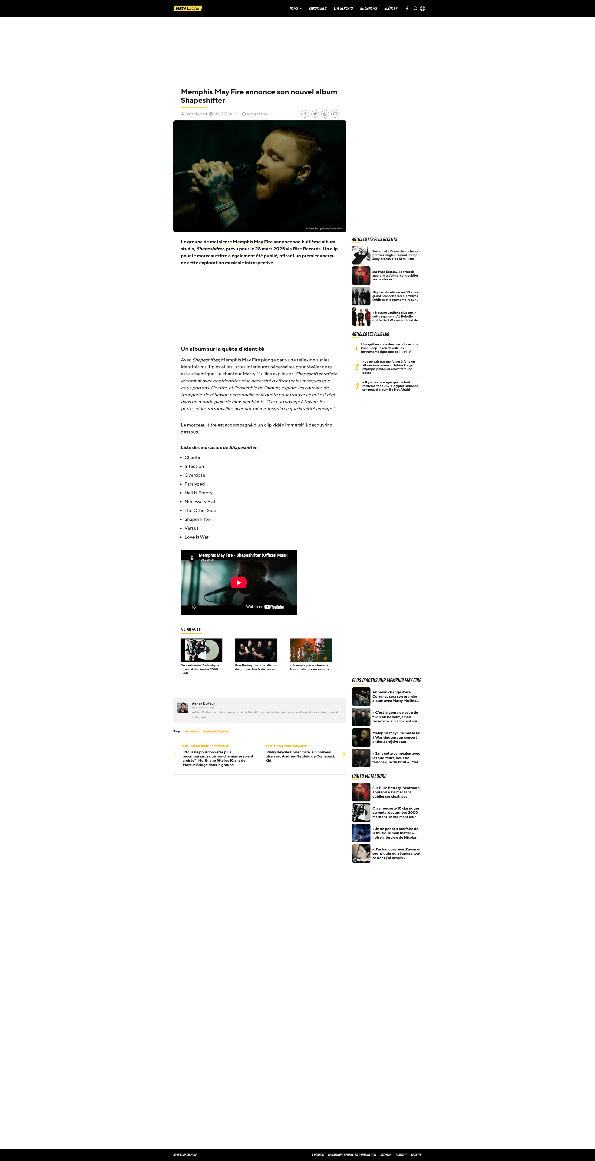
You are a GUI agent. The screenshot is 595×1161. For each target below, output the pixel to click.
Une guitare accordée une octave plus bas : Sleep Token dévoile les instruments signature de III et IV (389, 348)
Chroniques (318, 8)
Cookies (416, 1155)
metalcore (221, 242)
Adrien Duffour (196, 114)
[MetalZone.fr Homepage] (187, 8)
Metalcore (191, 731)
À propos (318, 1155)
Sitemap (385, 1155)
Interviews (368, 8)
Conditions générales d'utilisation (352, 1155)
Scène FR (390, 8)
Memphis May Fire (253, 242)
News (294, 8)
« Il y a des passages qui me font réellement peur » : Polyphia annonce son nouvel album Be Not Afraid (390, 386)
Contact (401, 1155)
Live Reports (343, 8)
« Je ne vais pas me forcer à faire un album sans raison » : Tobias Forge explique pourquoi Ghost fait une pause (388, 367)
